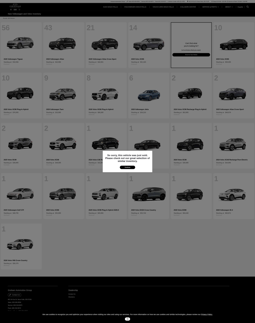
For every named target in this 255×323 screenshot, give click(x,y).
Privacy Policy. (207, 314)
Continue (127, 167)
